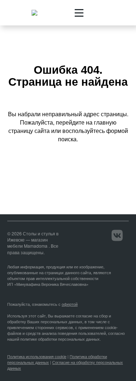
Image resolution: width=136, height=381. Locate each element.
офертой (70, 304)
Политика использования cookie (36, 356)
